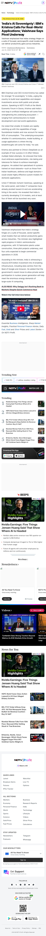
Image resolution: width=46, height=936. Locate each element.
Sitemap (34, 928)
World (5, 810)
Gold (8, 329)
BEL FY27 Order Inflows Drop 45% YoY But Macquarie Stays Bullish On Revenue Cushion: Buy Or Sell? (14, 710)
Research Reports (30, 803)
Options (26, 785)
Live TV (26, 782)
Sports (5, 814)
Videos (25, 817)
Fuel (3, 329)
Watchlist (26, 778)
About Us (7, 928)
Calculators (27, 824)
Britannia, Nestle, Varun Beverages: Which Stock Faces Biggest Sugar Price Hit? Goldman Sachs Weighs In (14, 738)
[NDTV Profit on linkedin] (25, 885)
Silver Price (27, 820)
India (25, 807)
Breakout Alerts (9, 782)
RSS (40, 928)
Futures (6, 785)
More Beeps (22, 559)
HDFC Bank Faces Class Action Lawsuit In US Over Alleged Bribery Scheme (14, 696)
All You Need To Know (11, 590)
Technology (31, 48)
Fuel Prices (7, 824)
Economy (6, 803)
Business (14, 323)
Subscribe (7, 599)
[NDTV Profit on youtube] (29, 885)
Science (6, 817)
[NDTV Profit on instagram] (20, 885)
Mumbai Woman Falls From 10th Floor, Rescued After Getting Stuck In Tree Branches (15, 723)
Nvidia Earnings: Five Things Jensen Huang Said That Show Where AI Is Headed (21, 683)
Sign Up (23, 860)
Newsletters (8, 836)
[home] (13, 2)
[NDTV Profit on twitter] (16, 885)
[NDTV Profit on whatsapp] (33, 885)
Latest (32, 329)
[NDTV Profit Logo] (23, 759)
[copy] (43, 54)
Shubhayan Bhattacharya (16, 48)
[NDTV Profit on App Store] (31, 918)
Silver (17, 329)
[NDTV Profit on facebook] (12, 885)
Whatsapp (27, 840)
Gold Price (7, 820)
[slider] (23, 221)
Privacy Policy (26, 928)
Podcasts (6, 839)
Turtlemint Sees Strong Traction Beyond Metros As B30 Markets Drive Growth (18, 637)
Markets (6, 800)
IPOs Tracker (8, 789)
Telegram (26, 836)
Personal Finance (24, 326)
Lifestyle (26, 814)
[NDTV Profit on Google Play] (14, 918)
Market (37, 323)
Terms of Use (16, 928)
